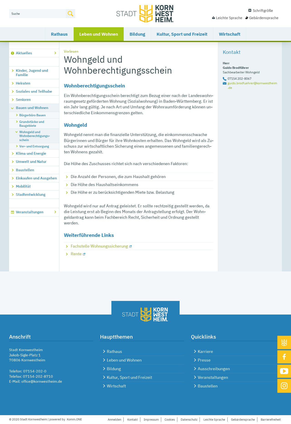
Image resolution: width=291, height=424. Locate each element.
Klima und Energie (31, 153)
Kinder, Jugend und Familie (32, 72)
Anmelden (114, 420)
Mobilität (23, 186)
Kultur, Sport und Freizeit (182, 34)
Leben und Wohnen (98, 34)
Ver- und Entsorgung (34, 146)
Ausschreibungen (214, 368)
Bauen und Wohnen (32, 107)
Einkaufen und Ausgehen (36, 178)
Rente (76, 253)
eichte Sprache (214, 420)
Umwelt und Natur (31, 161)
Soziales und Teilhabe (34, 91)
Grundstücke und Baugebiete (31, 123)
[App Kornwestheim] (284, 342)
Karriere (205, 351)
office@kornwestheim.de (41, 381)
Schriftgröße (263, 10)
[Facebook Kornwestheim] (284, 357)
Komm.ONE (74, 419)
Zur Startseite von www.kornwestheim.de (145, 13)
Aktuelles (24, 53)
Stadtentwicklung (30, 194)
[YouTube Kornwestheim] (284, 371)
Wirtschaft (229, 34)
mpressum (151, 420)
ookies (170, 420)
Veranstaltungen (29, 212)
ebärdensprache (243, 420)
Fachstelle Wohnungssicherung (99, 246)
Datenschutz (189, 420)
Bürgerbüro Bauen (32, 115)
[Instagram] (284, 386)
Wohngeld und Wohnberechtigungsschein (34, 136)
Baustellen (25, 170)
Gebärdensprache (263, 17)
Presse (204, 360)
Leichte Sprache (229, 17)
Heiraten (23, 83)
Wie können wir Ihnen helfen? (33, 6)
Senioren (23, 99)
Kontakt (132, 420)
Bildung (137, 34)
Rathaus (59, 34)
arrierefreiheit (271, 420)
